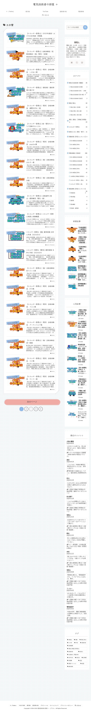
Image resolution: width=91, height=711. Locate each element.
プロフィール (44, 705)
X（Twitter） (13, 705)
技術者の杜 (35, 705)
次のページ (32, 402)
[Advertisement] (77, 684)
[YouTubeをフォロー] (82, 62)
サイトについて (54, 705)
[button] (85, 27)
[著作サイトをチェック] (71, 62)
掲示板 (29, 705)
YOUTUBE (22, 705)
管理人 (77, 42)
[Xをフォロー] (77, 62)
